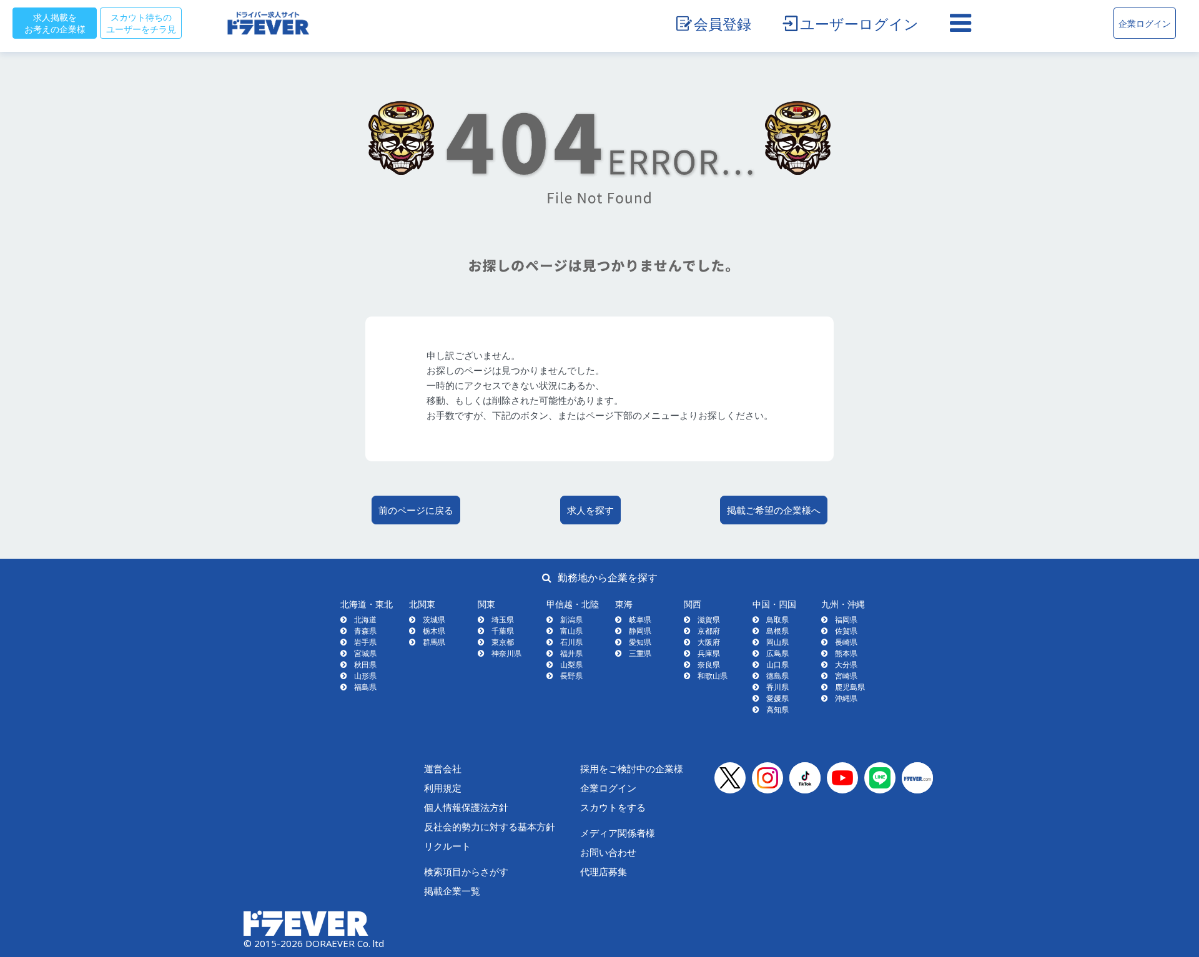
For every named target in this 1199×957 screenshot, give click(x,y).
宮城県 (365, 653)
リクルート (447, 846)
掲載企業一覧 (452, 891)
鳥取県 (777, 619)
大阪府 (709, 642)
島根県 (777, 631)
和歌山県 (713, 675)
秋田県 (365, 664)
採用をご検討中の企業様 (631, 768)
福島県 (365, 687)
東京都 (502, 642)
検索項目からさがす (466, 871)
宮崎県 (846, 675)
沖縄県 (846, 698)
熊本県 (846, 653)
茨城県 (434, 619)
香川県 (777, 687)
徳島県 (777, 675)
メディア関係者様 (617, 833)
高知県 (777, 709)
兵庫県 (709, 653)
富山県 (571, 631)
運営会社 (442, 768)
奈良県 (709, 664)
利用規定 (442, 788)
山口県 (777, 664)
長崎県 (846, 642)
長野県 (571, 675)
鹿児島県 (850, 687)
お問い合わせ (608, 852)
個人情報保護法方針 (466, 807)
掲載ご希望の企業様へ (774, 510)
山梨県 (571, 664)
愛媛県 (777, 698)
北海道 (365, 619)
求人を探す (590, 510)
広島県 (777, 653)
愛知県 (640, 642)
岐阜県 (640, 619)
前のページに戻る (415, 510)
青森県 (365, 631)
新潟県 (571, 619)
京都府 (709, 631)
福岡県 (846, 619)
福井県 (571, 653)
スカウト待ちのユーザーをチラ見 (141, 23)
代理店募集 (603, 871)
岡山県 (777, 642)
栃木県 (434, 631)
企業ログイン (1144, 23)
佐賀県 (846, 631)
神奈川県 (506, 653)
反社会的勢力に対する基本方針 (489, 826)
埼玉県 (502, 619)
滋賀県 (709, 619)
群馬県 (434, 642)
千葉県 (502, 631)
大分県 (846, 664)
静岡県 (640, 631)
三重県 (640, 653)
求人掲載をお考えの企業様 (55, 23)
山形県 (365, 675)
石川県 (571, 642)
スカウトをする (613, 807)
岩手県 (365, 642)
